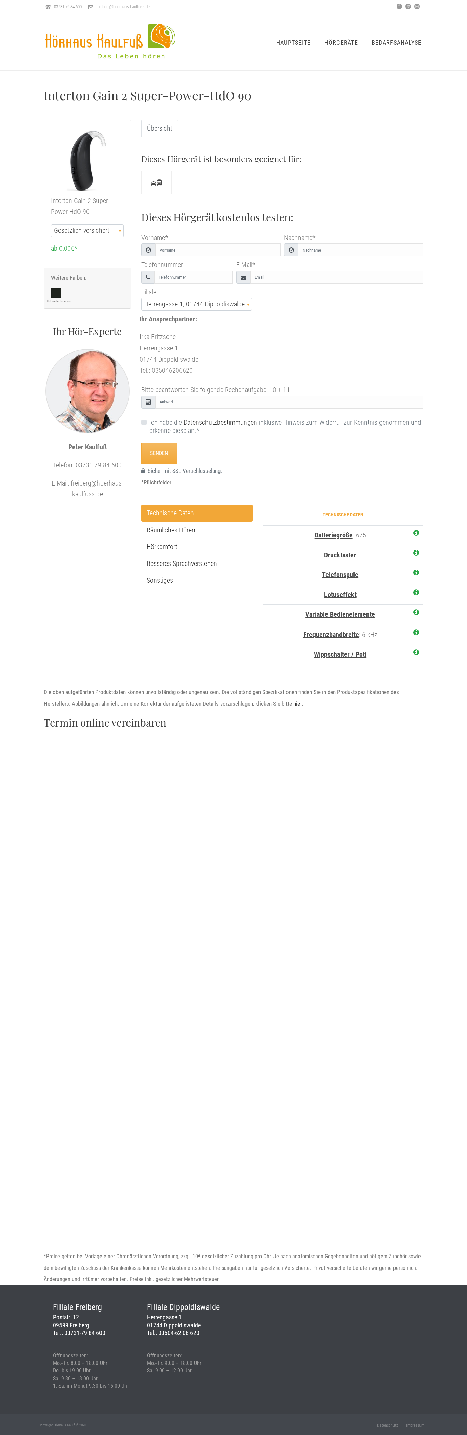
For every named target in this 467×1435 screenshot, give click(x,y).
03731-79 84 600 (68, 6)
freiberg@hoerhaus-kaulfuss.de (123, 6)
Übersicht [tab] (159, 128)
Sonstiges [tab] (160, 580)
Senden (159, 453)
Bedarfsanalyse (397, 42)
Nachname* (299, 238)
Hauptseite (293, 42)
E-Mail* (245, 265)
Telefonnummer (162, 265)
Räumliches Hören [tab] (171, 530)
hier (297, 703)
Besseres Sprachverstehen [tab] (182, 563)
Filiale (148, 292)
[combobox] (87, 230)
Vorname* (154, 238)
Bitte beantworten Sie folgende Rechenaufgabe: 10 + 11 (215, 390)
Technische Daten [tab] (170, 513)
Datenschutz (387, 1425)
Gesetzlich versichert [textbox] (81, 230)
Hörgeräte (341, 42)
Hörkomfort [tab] (162, 547)
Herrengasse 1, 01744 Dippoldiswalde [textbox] (194, 304)
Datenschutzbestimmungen (220, 422)
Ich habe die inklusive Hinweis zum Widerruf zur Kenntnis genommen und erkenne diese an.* (285, 426)
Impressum (415, 1425)
